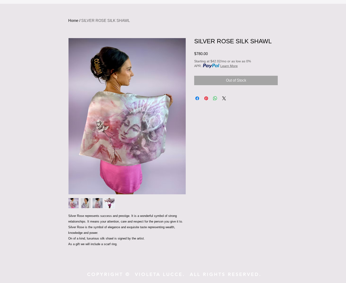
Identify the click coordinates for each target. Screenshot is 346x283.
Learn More (229, 66)
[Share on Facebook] (197, 98)
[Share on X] (224, 98)
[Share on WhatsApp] (215, 98)
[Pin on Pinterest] (206, 98)
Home (73, 21)
